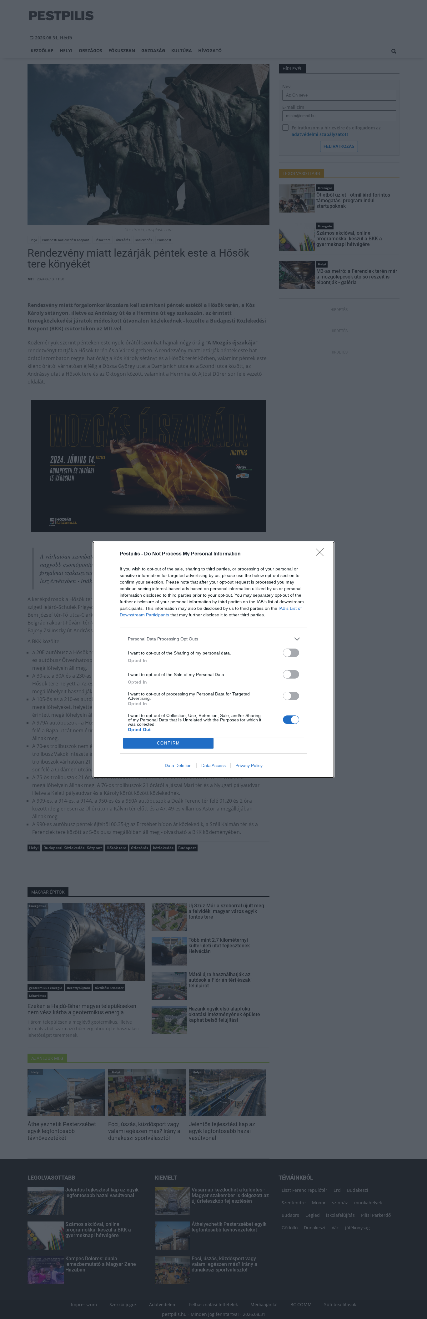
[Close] (322, 554)
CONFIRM (168, 743)
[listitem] (213, 639)
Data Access (213, 765)
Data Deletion (178, 765)
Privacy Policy (249, 765)
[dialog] (213, 659)
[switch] (291, 653)
